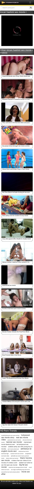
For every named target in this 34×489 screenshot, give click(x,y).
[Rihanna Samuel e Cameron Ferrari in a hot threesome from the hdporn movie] (17, 88)
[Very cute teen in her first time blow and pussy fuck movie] (17, 112)
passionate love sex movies (14, 440)
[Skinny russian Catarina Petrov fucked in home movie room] (17, 251)
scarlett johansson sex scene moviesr (10, 435)
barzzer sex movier (14, 442)
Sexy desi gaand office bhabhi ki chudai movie (16, 239)
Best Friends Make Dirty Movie (11, 355)
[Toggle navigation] (30, 2)
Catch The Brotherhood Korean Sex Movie (15, 378)
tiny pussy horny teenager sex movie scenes (16, 146)
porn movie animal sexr (13, 449)
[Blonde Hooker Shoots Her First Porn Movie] (17, 321)
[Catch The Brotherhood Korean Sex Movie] (17, 367)
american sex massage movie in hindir (18, 467)
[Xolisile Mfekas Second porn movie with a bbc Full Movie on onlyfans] (17, 391)
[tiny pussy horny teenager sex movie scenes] (17, 135)
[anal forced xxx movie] (17, 274)
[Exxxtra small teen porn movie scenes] (17, 298)
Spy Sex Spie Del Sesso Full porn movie (14, 425)
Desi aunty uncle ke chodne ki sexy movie (15, 215)
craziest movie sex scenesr (17, 453)
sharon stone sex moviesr (12, 458)
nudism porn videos (17, 481)
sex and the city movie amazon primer (10, 472)
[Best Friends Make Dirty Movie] (17, 344)
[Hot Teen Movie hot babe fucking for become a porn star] (17, 181)
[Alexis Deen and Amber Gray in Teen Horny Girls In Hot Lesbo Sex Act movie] (17, 158)
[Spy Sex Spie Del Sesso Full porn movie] (17, 414)
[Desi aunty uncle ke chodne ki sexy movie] (17, 205)
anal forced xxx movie (9, 285)
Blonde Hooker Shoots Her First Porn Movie (15, 332)
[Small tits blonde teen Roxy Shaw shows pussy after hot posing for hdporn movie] (17, 65)
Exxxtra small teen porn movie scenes (14, 308)
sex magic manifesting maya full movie (20, 469)
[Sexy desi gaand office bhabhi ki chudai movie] (17, 228)
